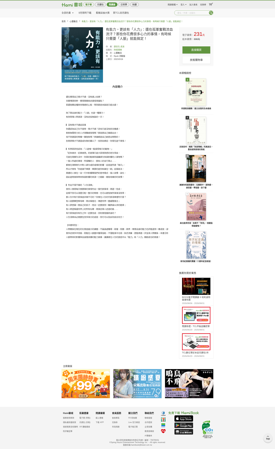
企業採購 (148, 427)
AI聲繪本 (148, 436)
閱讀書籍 (172, 4)
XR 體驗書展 (84, 427)
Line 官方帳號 (134, 422)
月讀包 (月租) (84, 422)
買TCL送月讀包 (121, 13)
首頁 (64, 21)
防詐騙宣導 (67, 431)
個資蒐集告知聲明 (70, 427)
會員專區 (115, 418)
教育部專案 (149, 431)
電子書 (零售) (84, 418)
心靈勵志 (74, 21)
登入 (183, 4)
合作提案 (148, 422)
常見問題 (115, 427)
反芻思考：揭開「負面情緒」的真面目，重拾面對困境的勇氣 (196, 148)
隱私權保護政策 (69, 422)
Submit (211, 12)
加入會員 (193, 4)
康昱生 (117, 46)
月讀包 (100, 4)
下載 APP (100, 422)
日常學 (124, 4)
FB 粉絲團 (132, 418)
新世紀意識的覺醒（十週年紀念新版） (196, 261)
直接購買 (196, 50)
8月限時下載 (85, 13)
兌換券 (203, 4)
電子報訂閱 (133, 427)
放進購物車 (196, 60)
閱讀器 (112, 4)
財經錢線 (118, 50)
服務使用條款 (68, 418)
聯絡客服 (148, 418)
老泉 (122, 46)
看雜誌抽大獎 (103, 13)
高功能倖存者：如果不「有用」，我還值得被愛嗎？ (196, 224)
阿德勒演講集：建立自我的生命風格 (196, 108)
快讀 (134, 4)
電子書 (88, 4)
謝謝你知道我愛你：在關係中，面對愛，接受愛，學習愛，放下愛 (196, 186)
